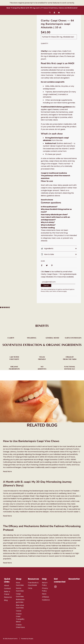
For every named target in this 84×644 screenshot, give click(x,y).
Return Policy (44, 583)
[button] (59, 248)
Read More (7, 471)
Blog (6, 600)
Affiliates (45, 597)
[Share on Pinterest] (52, 265)
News (44, 594)
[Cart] (59, 12)
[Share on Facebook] (41, 265)
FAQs (30, 588)
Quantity (44, 43)
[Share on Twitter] (46, 265)
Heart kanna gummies (66, 103)
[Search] (50, 12)
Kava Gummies (20, 583)
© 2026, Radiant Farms (10, 639)
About (6, 585)
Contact (7, 588)
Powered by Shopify (27, 639)
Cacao (18, 611)
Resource (8, 597)
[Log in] (54, 12)
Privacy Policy (45, 291)
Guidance (46, 600)
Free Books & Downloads (33, 583)
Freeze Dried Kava (20, 626)
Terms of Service (58, 291)
